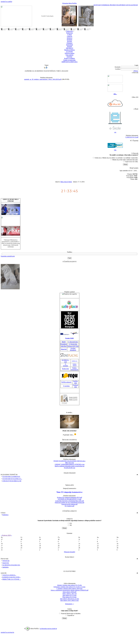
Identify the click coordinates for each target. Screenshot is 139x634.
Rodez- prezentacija (74, 368)
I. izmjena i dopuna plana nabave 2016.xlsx (69, 588)
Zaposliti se (70, 615)
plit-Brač (64, 346)
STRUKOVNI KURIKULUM (11, 481)
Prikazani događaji (69, 552)
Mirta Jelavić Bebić (66, 182)
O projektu (65, 364)
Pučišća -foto (75, 382)
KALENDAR (133, 5)
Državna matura (69, 53)
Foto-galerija (69, 55)
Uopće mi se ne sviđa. (131, 161)
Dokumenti (69, 45)
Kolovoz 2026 (6, 535)
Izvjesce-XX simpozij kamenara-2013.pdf (69, 497)
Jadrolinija (5, 567)
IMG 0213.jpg (69, 462)
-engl (66, 361)
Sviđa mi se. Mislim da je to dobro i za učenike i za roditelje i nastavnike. (116, 158)
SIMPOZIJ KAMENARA (70, 62)
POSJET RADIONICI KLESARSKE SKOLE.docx (69, 461)
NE (71, 525)
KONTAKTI (98, 5)
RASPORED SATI (123, 5)
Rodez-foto (65, 369)
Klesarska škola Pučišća (69, 3)
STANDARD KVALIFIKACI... (12, 479)
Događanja (63, 344)
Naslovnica (69, 31)
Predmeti (69, 39)
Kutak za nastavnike (69, 60)
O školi (69, 34)
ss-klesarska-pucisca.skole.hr (48, 628)
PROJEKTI (113, 5)
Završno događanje (73, 349)
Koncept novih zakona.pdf (69, 504)
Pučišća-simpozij (74, 364)
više (115, 132)
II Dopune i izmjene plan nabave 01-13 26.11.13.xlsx (69, 587)
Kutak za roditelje (69, 58)
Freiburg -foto (75, 386)
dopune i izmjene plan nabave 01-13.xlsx (69, 585)
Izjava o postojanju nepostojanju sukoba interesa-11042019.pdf (69, 590)
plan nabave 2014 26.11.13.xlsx (69, 599)
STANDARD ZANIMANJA (11, 476)
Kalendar (69, 56)
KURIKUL (65, 360)
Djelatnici (69, 43)
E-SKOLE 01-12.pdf (132, 137)
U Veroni (71, 344)
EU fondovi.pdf (69, 506)
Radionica (5, 515)
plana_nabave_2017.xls (70, 593)
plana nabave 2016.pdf (69, 592)
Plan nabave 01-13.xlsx (69, 597)
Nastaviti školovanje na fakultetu (70, 613)
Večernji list (5, 560)
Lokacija (69, 36)
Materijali (64, 349)
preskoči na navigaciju (7, 632)
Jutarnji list (5, 563)
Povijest (69, 41)
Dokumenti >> (69, 604)
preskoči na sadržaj (6, 1)
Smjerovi (69, 38)
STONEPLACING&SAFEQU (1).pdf (69, 499)
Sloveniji (72, 342)
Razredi (69, 46)
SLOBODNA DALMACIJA (11, 565)
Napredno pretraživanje (8, 256)
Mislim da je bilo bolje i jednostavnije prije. (125, 160)
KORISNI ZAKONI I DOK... (11, 577)
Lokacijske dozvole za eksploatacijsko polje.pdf (69, 501)
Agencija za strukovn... (9, 575)
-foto (75, 344)
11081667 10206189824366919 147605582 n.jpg (69, 464)
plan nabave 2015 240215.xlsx (69, 600)
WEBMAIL (106, 5)
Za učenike (69, 51)
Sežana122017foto (73, 346)
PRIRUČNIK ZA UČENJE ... (11, 579)
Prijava (135, 71)
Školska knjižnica (69, 50)
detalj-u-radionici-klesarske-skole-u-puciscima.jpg (69, 466)
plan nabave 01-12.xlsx (69, 595)
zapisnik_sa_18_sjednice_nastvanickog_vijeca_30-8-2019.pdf (42, 79)
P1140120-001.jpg (69, 468)
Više (115, 150)
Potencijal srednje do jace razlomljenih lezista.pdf (69, 502)
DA (71, 523)
